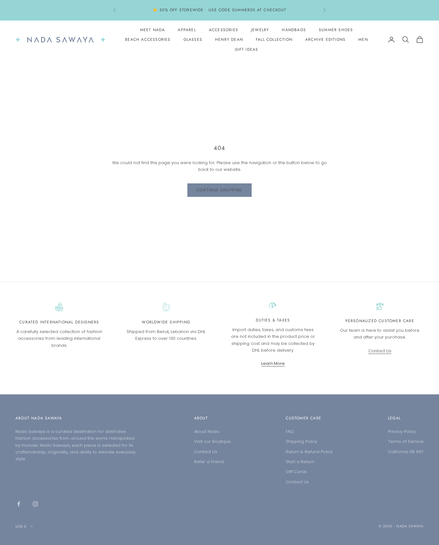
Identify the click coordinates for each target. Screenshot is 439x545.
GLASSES (193, 39)
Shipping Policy (301, 441)
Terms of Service (406, 441)
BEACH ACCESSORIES (147, 39)
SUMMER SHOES (336, 30)
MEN (363, 39)
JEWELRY (260, 30)
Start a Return (300, 462)
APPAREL (187, 30)
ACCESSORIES (223, 30)
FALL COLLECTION (274, 39)
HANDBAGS (294, 30)
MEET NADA (152, 30)
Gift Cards (296, 472)
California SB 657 (406, 452)
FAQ (290, 431)
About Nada (206, 431)
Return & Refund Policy (309, 452)
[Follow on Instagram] (35, 504)
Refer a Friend (209, 462)
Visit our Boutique (212, 441)
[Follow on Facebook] (18, 504)
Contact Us (379, 351)
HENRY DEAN (229, 39)
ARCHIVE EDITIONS (325, 39)
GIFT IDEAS (246, 49)
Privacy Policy (402, 431)
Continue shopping (219, 190)
